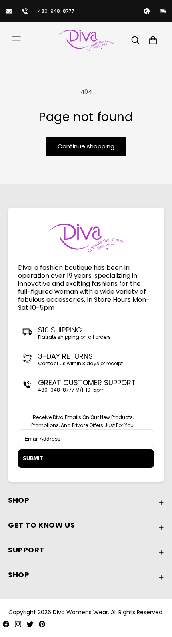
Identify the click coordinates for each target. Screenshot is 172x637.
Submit (33, 458)
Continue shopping (86, 146)
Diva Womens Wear (80, 612)
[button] (16, 40)
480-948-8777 (56, 11)
